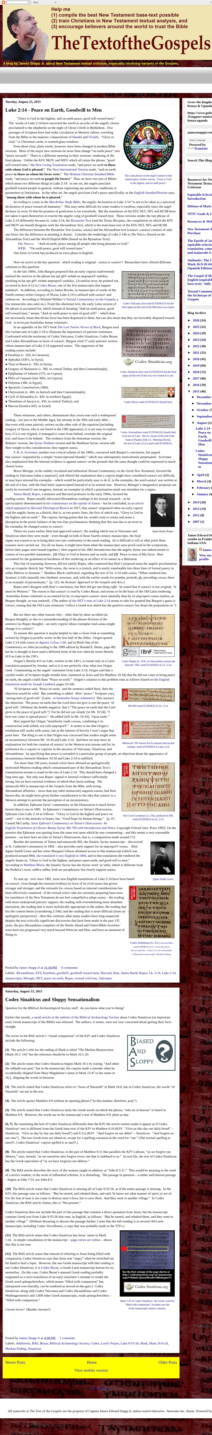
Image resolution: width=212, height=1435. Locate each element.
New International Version (70, 169)
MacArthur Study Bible (64, 202)
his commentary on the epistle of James (73, 503)
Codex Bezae (47, 285)
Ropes (69, 978)
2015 (196, 391)
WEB (21, 248)
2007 (196, 521)
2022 (196, 346)
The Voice (24, 243)
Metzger (28, 978)
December (204, 397)
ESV (38, 973)
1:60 (52, 642)
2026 (196, 320)
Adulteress (23, 1343)
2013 (196, 509)
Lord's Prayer (110, 1343)
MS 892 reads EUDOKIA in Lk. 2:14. (148, 705)
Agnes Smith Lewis (162, 879)
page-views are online (85, 1240)
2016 (196, 385)
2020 (196, 359)
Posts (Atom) (100, 1388)
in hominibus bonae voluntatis (73, 698)
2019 (196, 365)
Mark (144, 1343)
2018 (196, 372)
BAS (35, 1343)
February (204, 487)
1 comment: (68, 1338)
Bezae (44, 1343)
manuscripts (13, 978)
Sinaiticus (34, 1348)
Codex (95, 1343)
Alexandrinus (25, 973)
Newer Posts (15, 1362)
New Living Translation (51, 165)
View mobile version (91, 1370)
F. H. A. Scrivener (25, 452)
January (203, 494)
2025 (196, 327)
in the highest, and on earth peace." (148, 183)
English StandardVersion (150, 192)
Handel (77, 137)
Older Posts (168, 1362)
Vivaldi (93, 137)
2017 (196, 378)
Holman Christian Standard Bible (92, 174)
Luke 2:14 (169, 973)
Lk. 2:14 (154, 973)
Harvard (106, 973)
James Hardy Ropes (27, 494)
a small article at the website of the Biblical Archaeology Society (75, 1017)
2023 (196, 339)
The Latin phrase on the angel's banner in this (149, 175)
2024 (196, 333)
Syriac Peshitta (44, 443)
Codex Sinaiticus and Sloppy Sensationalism (52, 999)
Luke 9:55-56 (130, 1343)
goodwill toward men (84, 973)
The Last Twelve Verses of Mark (79, 327)
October (203, 410)
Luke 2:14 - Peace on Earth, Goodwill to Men (53, 110)
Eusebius (49, 973)
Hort (116, 973)
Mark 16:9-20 (158, 1343)
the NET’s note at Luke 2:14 (91, 600)
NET (39, 978)
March (202, 481)
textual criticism (86, 978)
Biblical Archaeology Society (69, 1343)
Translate (201, 148)
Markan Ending (15, 1348)
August (202, 423)
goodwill (63, 973)
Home (92, 1362)
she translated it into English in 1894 (61, 855)
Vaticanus (105, 978)
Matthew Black (34, 865)
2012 (196, 515)
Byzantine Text (81, 220)
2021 (196, 352)
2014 (196, 502)
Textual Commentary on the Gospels (90, 299)
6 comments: (70, 967)
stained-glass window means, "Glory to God (148, 179)
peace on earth (53, 978)
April (201, 475)
